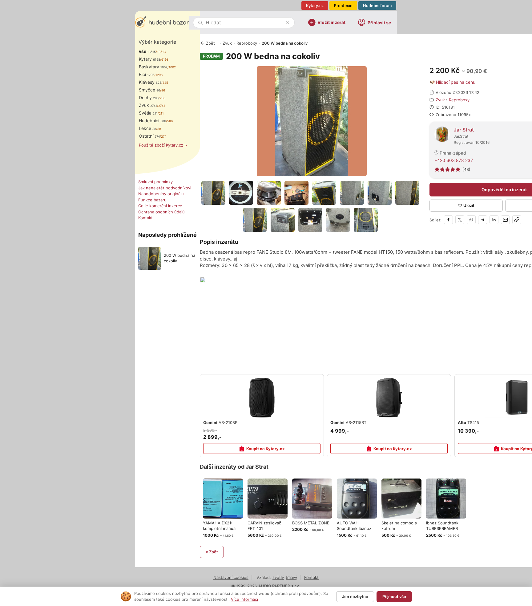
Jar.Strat (461, 136)
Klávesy (150, 82)
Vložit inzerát (331, 22)
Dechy (149, 97)
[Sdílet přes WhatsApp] (471, 219)
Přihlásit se (379, 22)
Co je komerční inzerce (160, 205)
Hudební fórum (377, 5)
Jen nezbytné (355, 596)
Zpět (210, 43)
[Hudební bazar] (162, 22)
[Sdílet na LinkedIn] (494, 219)
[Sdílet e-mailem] (505, 219)
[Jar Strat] (442, 133)
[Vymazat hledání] (287, 22)
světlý (278, 577)
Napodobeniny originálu (161, 193)
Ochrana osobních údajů (161, 211)
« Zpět (212, 551)
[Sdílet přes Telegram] (482, 219)
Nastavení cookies (230, 577)
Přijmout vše (394, 596)
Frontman (343, 5)
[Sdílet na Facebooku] (448, 219)
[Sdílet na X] (459, 219)
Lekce (147, 128)
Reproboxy (246, 43)
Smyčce (149, 89)
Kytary (149, 59)
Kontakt (145, 217)
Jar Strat (464, 130)
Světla (148, 112)
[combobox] (244, 22)
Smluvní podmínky (155, 181)
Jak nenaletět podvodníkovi (164, 187)
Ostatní (149, 136)
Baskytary (153, 66)
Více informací (244, 599)
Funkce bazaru (152, 199)
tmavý (291, 577)
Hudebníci (152, 120)
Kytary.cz (315, 5)
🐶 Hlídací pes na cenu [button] (452, 82)
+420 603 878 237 (453, 160)
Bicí (146, 74)
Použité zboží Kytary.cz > (163, 145)
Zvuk (148, 105)
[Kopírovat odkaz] (516, 219)
